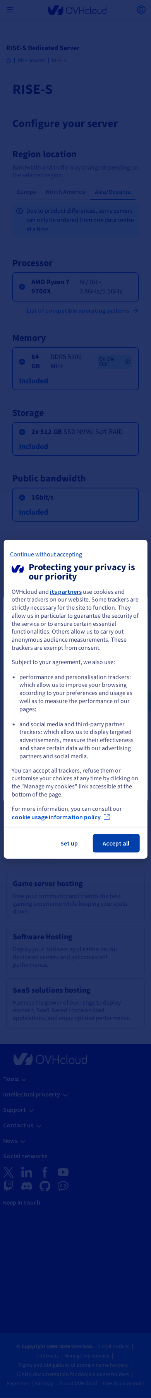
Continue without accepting (46, 554)
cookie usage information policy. (57, 817)
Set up (69, 843)
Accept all (116, 843)
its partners (66, 591)
